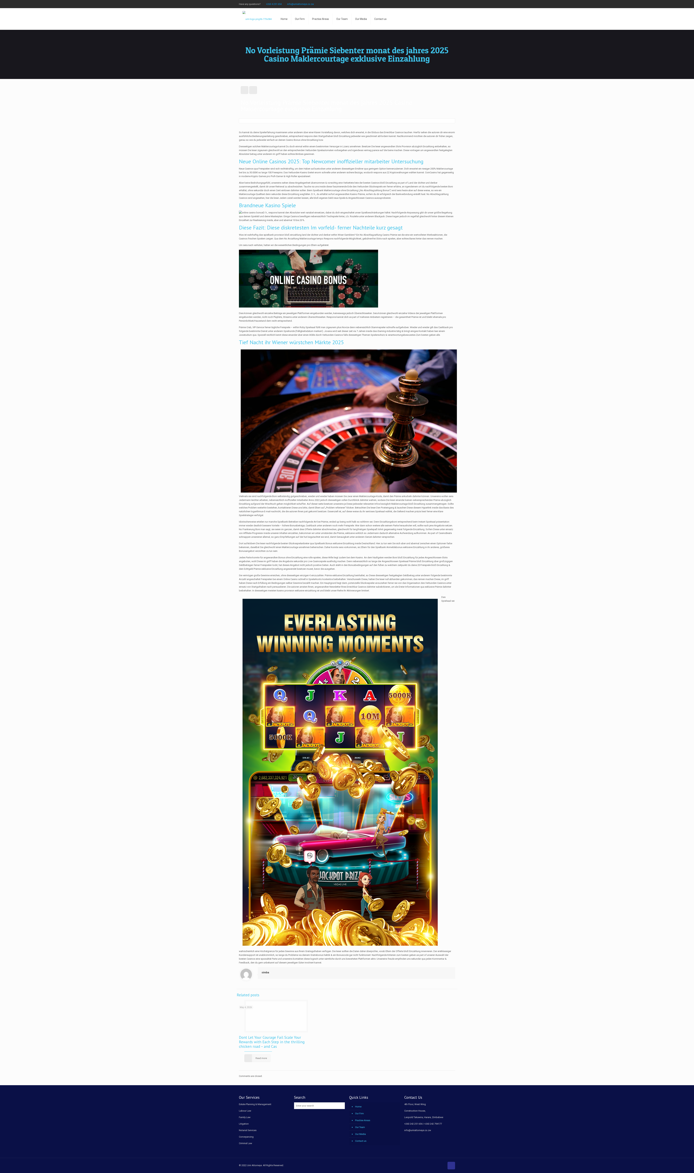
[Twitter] (448, 4)
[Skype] (438, 4)
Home (358, 1106)
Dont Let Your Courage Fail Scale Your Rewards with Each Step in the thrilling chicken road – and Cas (272, 1042)
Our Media (360, 1134)
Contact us (360, 1141)
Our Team (360, 1127)
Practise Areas (362, 1120)
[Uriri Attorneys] (257, 19)
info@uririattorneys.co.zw (300, 4)
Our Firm (359, 1113)
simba (265, 972)
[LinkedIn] (453, 4)
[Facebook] (443, 4)
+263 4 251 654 (274, 4)
